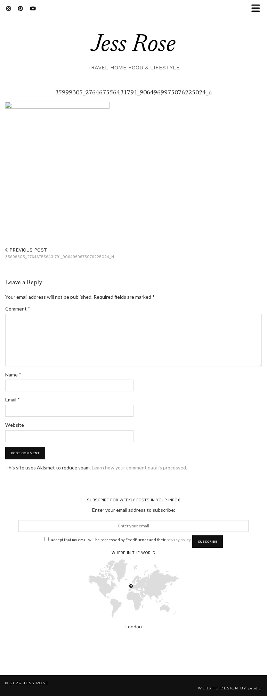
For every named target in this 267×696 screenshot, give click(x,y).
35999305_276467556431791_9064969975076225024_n (59, 253)
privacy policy (179, 539)
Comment (17, 309)
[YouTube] (33, 9)
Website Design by (230, 688)
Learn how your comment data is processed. (139, 467)
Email (12, 399)
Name (13, 374)
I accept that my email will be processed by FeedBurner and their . (120, 539)
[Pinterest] (20, 9)
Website (14, 425)
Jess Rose (133, 45)
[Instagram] (8, 9)
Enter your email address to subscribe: (133, 510)
